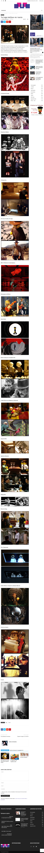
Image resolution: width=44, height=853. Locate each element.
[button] (41, 10)
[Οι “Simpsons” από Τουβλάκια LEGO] (14, 756)
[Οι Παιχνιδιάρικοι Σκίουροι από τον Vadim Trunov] (32, 73)
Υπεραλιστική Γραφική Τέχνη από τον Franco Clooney (24, 819)
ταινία (9, 722)
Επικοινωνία (41, 0)
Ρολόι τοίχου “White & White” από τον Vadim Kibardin (6, 826)
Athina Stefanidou (5, 19)
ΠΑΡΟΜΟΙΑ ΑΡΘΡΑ (5, 750)
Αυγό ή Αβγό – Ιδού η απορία (6, 831)
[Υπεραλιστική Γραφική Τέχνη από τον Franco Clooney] (17, 819)
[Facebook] (2, 1)
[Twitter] (5, 1)
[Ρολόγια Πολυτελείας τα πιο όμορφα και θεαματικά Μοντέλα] (17, 824)
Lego (6, 722)
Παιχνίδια (5, 13)
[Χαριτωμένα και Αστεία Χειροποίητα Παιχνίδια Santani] (5, 756)
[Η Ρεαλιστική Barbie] (24, 754)
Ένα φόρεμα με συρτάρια (5, 736)
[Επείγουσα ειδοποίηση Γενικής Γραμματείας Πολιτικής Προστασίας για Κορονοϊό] (32, 61)
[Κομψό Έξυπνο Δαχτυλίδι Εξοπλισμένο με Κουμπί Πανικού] (17, 813)
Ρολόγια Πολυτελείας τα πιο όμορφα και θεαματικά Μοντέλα (24, 824)
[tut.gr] (22, 5)
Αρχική (2, 13)
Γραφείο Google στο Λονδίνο (23, 736)
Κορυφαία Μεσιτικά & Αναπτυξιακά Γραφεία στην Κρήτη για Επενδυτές (36, 50)
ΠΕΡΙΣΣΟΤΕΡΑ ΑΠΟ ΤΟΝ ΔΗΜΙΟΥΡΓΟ (16, 750)
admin (32, 28)
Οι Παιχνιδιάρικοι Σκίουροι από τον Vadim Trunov (38, 72)
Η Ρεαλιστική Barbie (23, 757)
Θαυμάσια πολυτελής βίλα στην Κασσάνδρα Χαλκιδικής (39, 67)
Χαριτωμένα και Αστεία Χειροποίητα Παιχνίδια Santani (5, 761)
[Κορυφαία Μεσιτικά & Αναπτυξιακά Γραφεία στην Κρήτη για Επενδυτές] (36, 42)
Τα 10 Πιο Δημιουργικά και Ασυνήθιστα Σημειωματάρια (39, 78)
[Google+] (3, 1)
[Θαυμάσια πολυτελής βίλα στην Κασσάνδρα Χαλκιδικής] (32, 67)
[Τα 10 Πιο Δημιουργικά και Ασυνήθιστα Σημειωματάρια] (32, 78)
